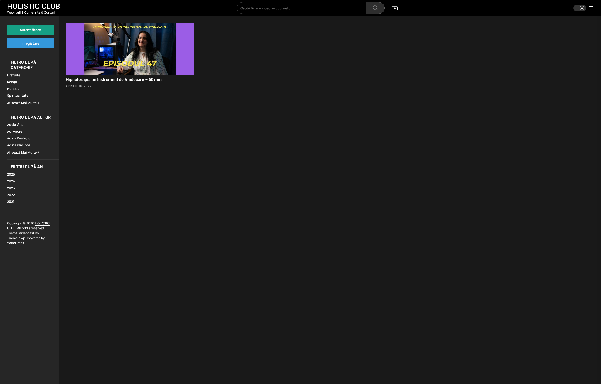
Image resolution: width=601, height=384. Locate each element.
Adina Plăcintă (18, 145)
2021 (10, 201)
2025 (11, 174)
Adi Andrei (15, 131)
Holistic (13, 88)
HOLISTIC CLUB (33, 6)
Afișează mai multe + (23, 102)
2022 (11, 194)
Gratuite (13, 75)
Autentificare (30, 29)
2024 (11, 181)
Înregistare (30, 43)
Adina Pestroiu (19, 138)
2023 (11, 188)
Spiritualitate (17, 95)
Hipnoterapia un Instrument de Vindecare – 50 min (114, 79)
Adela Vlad (15, 124)
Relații (12, 82)
